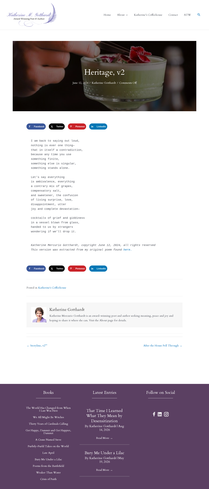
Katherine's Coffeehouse (52, 288)
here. (128, 249)
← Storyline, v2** (37, 346)
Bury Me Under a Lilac (104, 453)
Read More (104, 438)
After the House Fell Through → (162, 346)
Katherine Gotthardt (104, 83)
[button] (199, 15)
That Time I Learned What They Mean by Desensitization (104, 416)
